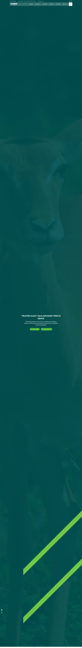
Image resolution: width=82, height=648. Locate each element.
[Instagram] (1, 612)
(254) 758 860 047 (13, 1)
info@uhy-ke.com (41, 1)
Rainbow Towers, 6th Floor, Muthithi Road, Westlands (27, 1)
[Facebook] (1, 610)
